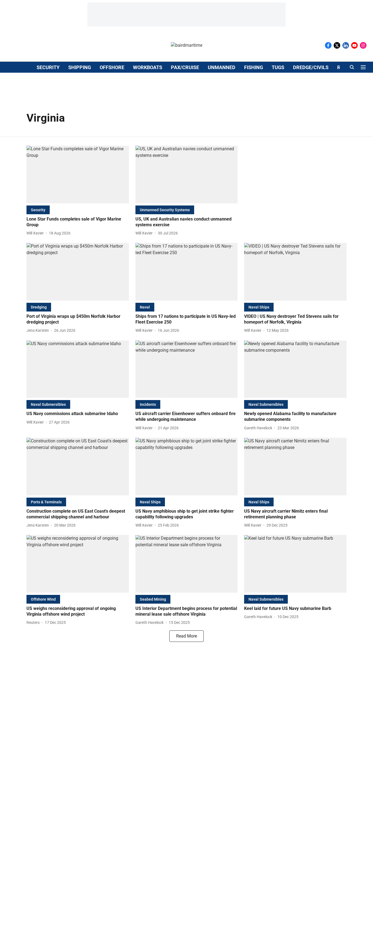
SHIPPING (79, 67)
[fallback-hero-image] (77, 174)
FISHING (253, 67)
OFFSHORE (112, 67)
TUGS (278, 67)
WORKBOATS (147, 67)
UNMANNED (221, 67)
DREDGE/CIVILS (310, 67)
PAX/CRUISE (185, 67)
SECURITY (48, 67)
